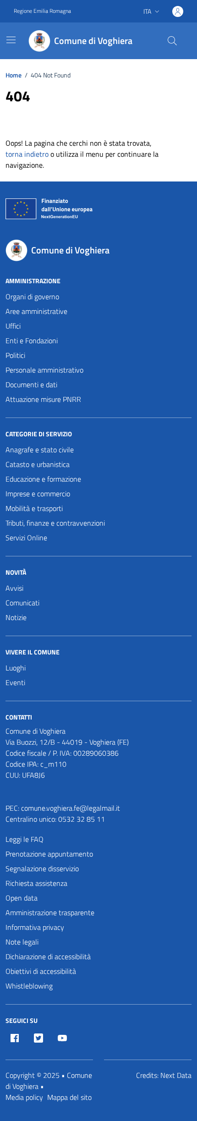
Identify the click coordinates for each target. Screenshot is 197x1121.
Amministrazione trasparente (49, 912)
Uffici (13, 325)
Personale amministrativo (44, 369)
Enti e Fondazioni (31, 340)
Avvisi (14, 587)
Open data (21, 897)
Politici (15, 355)
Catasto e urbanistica (37, 464)
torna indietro (27, 153)
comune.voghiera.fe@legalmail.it (70, 807)
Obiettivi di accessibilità (40, 971)
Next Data (176, 1075)
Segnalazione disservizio (42, 868)
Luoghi (15, 667)
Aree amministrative (36, 311)
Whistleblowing (29, 985)
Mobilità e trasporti (34, 508)
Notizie (16, 617)
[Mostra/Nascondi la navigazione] (10, 39)
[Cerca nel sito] (172, 41)
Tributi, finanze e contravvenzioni (55, 522)
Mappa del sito (69, 1097)
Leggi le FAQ (24, 839)
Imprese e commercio (37, 493)
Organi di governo (32, 296)
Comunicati (22, 602)
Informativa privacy (34, 927)
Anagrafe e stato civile (39, 449)
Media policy (24, 1097)
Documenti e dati (31, 384)
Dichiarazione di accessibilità (48, 956)
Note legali (21, 941)
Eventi (15, 682)
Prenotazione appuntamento (49, 853)
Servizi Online (26, 537)
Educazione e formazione (43, 478)
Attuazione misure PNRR (43, 399)
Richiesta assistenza (36, 883)
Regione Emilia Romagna (42, 11)
